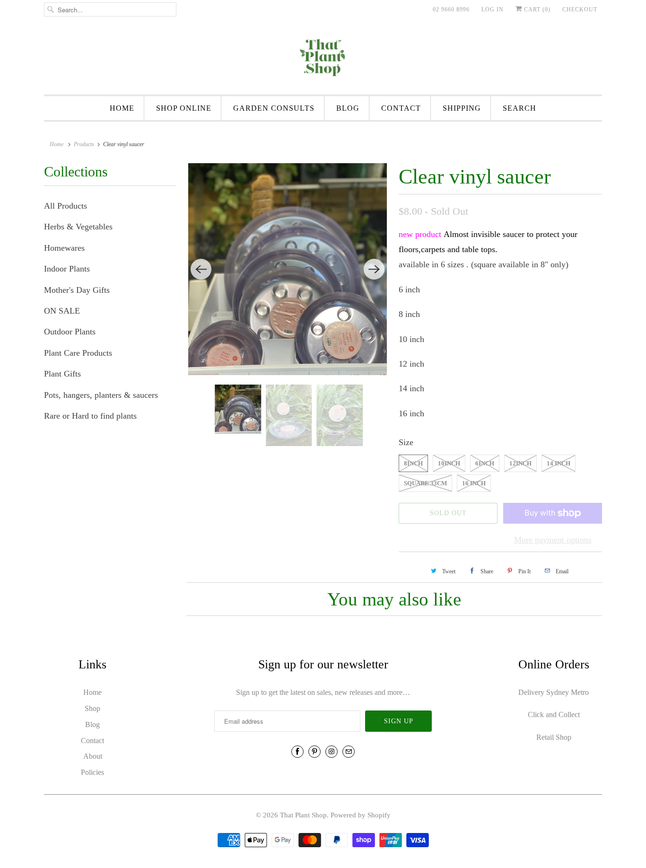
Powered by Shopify (361, 815)
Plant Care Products (78, 353)
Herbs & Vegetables (78, 226)
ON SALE (62, 311)
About (92, 756)
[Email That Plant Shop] (348, 751)
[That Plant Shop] (323, 59)
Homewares (64, 248)
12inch (520, 463)
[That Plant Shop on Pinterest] (314, 751)
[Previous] (201, 269)
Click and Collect (554, 714)
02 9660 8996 (451, 9)
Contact (401, 108)
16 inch (474, 483)
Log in (492, 9)
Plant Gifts (62, 373)
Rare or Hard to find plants (90, 416)
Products (84, 144)
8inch (413, 463)
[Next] (374, 269)
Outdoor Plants (70, 331)
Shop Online (183, 108)
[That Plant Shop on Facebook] (297, 751)
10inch (449, 463)
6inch (484, 463)
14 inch (558, 463)
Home (122, 108)
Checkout (579, 9)
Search (519, 108)
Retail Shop (553, 737)
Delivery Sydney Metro (553, 692)
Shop (92, 708)
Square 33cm (425, 483)
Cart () (536, 9)
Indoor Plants (67, 268)
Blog (347, 108)
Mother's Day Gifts (77, 290)
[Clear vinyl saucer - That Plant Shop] (287, 269)
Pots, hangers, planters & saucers (101, 395)
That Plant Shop (303, 815)
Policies (92, 772)
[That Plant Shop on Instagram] (331, 751)
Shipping (462, 108)
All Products (65, 205)
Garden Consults (273, 108)
